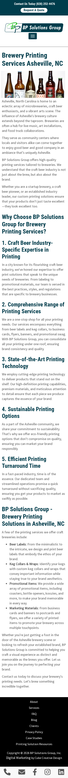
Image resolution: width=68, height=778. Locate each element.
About (34, 702)
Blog (34, 720)
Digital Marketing (18, 758)
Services (34, 708)
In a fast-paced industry (18, 474)
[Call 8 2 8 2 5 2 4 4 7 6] (7, 773)
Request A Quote (34, 10)
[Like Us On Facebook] (35, 773)
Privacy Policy (34, 732)
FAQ (34, 714)
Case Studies (34, 738)
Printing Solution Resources (34, 744)
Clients (34, 726)
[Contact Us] (21, 773)
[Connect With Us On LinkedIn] (61, 773)
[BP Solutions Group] (34, 27)
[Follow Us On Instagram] (48, 773)
